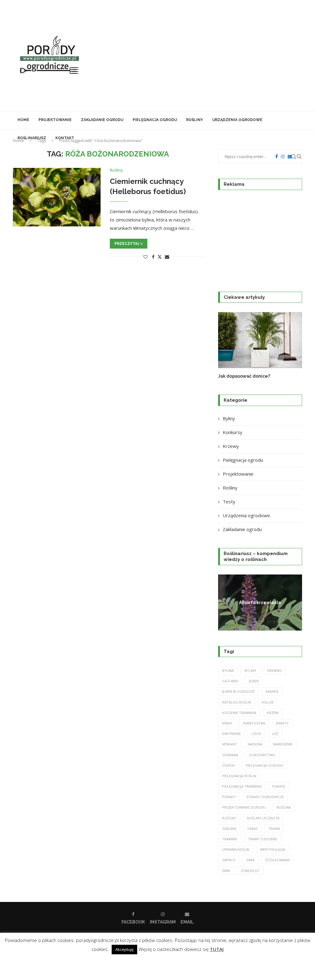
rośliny (229, 818)
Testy (229, 501)
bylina (228, 670)
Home (23, 120)
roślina (284, 807)
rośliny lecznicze (263, 818)
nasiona (255, 744)
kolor (267, 702)
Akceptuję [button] (124, 949)
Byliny (229, 418)
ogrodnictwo (262, 755)
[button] (229, 345)
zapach (228, 860)
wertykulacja (272, 849)
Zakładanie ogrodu (102, 120)
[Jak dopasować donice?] (260, 340)
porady (229, 796)
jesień (254, 681)
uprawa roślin (235, 849)
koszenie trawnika (239, 712)
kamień (271, 691)
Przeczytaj (126, 244)
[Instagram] (283, 156)
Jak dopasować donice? (244, 376)
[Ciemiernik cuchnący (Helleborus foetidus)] (57, 197)
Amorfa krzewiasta (260, 602)
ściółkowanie (277, 860)
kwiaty (282, 723)
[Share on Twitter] (160, 257)
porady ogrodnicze (265, 796)
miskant (229, 744)
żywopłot (250, 870)
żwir (226, 870)
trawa (274, 828)
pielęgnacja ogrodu (264, 765)
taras (252, 828)
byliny (250, 670)
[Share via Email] (167, 257)
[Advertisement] (206, 55)
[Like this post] (145, 257)
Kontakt (64, 138)
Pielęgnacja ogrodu (155, 120)
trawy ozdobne (262, 839)
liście (256, 733)
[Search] (299, 156)
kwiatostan (254, 723)
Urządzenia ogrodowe (237, 120)
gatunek (230, 681)
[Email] (290, 156)
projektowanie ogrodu (244, 807)
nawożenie (283, 744)
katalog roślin (236, 702)
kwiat (227, 723)
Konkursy (232, 432)
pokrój (278, 786)
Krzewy (231, 446)
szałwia (229, 828)
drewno (274, 670)
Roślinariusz (32, 138)
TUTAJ (217, 949)
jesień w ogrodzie (238, 691)
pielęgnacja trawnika (241, 786)
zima (250, 860)
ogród (228, 765)
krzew (272, 712)
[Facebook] (276, 156)
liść (275, 733)
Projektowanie (55, 120)
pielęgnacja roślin (239, 775)
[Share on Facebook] (153, 257)
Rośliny (194, 120)
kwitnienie (231, 733)
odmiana (230, 755)
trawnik (229, 839)
